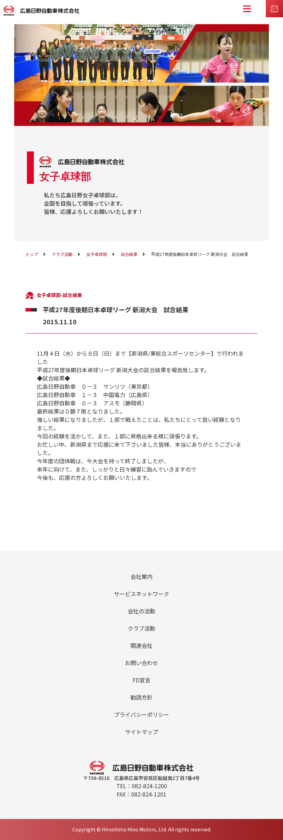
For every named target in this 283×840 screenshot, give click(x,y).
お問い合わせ (141, 663)
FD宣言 (141, 680)
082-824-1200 (149, 786)
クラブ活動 (62, 254)
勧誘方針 (141, 697)
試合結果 (129, 254)
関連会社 (141, 645)
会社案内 (141, 576)
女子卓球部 (96, 254)
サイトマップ (141, 732)
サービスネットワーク (141, 594)
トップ (32, 254)
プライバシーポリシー (141, 714)
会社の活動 (141, 611)
